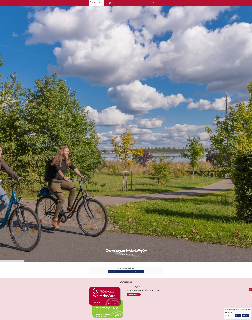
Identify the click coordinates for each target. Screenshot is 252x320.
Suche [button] (113, 3)
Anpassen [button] (227, 315)
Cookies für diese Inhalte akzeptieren (116, 271)
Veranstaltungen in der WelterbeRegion (110, 3)
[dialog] (237, 313)
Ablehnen (238, 315)
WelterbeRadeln (107, 3)
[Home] (96, 3)
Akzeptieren (245, 315)
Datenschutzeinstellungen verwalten (135, 271)
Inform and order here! (133, 294)
